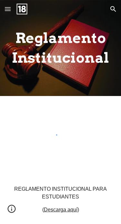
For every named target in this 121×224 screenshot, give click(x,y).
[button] (7, 9)
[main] (60, 48)
